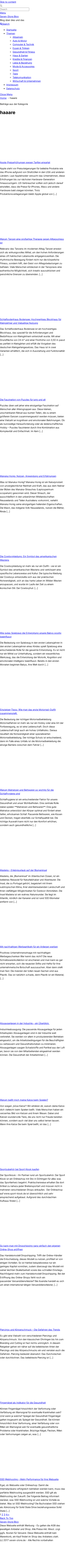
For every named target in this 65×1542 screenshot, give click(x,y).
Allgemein (18, 37)
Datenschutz (13, 88)
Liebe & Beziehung (22, 62)
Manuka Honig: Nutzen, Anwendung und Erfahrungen (28, 476)
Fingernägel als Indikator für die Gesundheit (23, 1402)
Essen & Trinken (21, 48)
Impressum (12, 84)
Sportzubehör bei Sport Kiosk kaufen (19, 1169)
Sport (15, 70)
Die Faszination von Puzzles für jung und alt (23, 399)
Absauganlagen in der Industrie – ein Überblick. (24, 1023)
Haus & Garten (20, 55)
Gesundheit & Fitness (24, 51)
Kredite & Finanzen (22, 59)
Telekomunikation (22, 77)
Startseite (11, 29)
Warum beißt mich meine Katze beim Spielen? (24, 1100)
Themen (10, 33)
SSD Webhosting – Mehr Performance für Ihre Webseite (29, 1479)
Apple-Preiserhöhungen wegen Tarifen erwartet (25, 162)
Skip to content (8, 1)
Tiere (15, 73)
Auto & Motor (20, 40)
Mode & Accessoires (24, 66)
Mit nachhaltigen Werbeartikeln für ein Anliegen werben (29, 946)
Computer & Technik (23, 44)
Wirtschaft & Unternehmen (27, 81)
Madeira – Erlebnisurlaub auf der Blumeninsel (23, 870)
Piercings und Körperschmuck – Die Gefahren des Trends (30, 1329)
